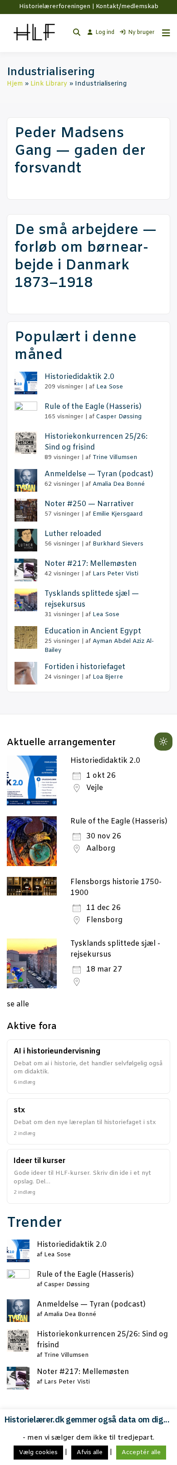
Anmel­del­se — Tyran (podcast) (98, 474)
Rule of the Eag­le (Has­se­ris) (93, 407)
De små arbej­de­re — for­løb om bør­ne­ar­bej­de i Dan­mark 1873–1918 (86, 256)
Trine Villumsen (115, 457)
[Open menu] (163, 33)
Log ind (104, 32)
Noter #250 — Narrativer (89, 504)
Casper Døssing (119, 417)
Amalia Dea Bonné (119, 484)
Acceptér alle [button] (141, 1452)
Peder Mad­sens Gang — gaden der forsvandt (80, 151)
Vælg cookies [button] (38, 1452)
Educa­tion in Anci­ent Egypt (92, 631)
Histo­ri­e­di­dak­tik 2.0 (79, 377)
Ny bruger (141, 32)
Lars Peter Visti (115, 574)
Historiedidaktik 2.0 (105, 761)
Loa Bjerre (108, 677)
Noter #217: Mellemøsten (90, 564)
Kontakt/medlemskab (127, 6)
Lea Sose (109, 387)
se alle (18, 1004)
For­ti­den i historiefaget (84, 667)
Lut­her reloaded (72, 534)
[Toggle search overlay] (76, 33)
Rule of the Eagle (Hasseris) (118, 821)
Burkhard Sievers (118, 544)
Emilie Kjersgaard (118, 514)
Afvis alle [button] (90, 1452)
